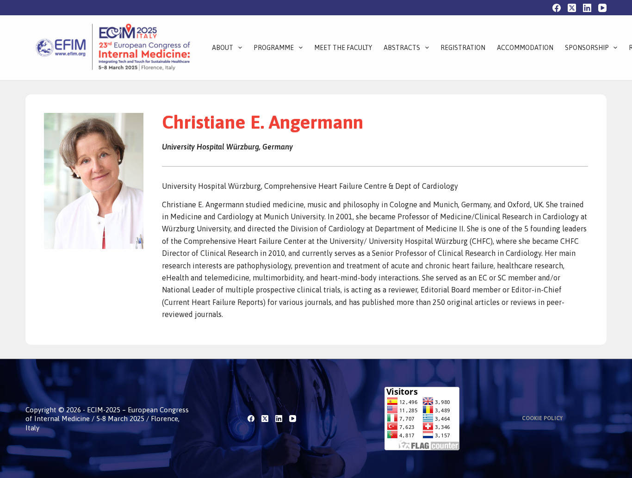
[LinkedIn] (587, 8)
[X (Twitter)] (572, 8)
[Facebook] (556, 8)
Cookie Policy (542, 418)
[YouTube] (602, 8)
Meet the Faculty (343, 47)
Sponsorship (587, 47)
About (222, 47)
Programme (274, 47)
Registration (462, 47)
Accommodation (525, 47)
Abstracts (402, 47)
